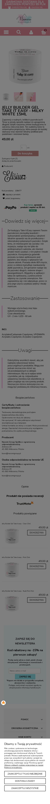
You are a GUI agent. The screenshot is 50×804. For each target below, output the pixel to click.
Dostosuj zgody (25, 781)
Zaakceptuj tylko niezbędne (25, 774)
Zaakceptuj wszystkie (25, 788)
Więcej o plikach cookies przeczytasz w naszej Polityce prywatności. (23, 766)
